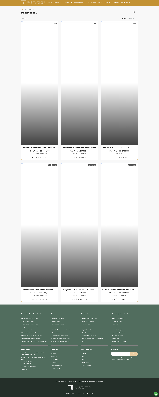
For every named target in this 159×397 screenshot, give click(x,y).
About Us (57, 3)
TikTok (76, 381)
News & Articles (104, 3)
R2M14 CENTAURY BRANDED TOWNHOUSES (79, 147)
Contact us (24, 369)
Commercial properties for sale (31, 338)
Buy (83, 356)
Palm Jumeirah (86, 324)
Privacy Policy (56, 368)
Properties (78, 3)
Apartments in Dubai (58, 318)
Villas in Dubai (56, 321)
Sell (83, 359)
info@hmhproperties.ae (29, 366)
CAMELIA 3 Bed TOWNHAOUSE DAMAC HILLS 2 (119, 289)
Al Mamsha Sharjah (117, 330)
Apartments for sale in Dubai (30, 318)
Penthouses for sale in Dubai (30, 332)
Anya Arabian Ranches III (119, 332)
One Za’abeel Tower (117, 335)
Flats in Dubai (56, 332)
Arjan (83, 341)
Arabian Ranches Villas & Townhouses (92, 338)
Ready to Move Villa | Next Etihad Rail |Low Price (80, 289)
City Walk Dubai (86, 330)
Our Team (55, 359)
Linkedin (83, 381)
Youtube (100, 381)
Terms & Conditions (57, 365)
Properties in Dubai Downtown (60, 341)
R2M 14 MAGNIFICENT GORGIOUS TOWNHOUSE (40, 147)
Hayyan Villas (115, 338)
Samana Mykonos (117, 321)
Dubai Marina (85, 327)
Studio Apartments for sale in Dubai (32, 335)
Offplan (68, 3)
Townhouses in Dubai (58, 324)
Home (50, 3)
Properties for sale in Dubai (30, 327)
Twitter (69, 381)
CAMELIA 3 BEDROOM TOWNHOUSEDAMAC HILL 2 (41, 289)
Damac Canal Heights (118, 318)
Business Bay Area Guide (89, 335)
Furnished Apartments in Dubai (60, 330)
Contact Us (125, 3)
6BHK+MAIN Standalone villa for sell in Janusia (119, 147)
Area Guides (91, 3)
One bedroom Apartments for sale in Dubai (34, 341)
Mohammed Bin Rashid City (89, 318)
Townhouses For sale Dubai (30, 324)
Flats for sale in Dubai (28, 330)
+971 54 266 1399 (27, 361)
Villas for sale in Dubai (28, 321)
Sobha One (115, 324)
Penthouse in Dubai (57, 327)
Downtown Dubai (87, 332)
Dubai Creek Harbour (88, 321)
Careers (116, 3)
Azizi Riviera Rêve (117, 327)
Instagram (92, 381)
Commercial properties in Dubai (61, 338)
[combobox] (132, 18)
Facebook (61, 381)
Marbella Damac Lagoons (119, 341)
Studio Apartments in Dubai (60, 335)
